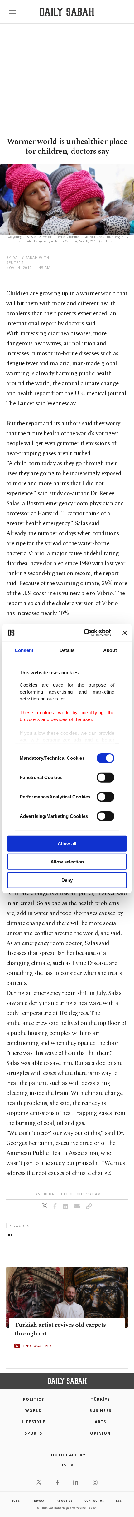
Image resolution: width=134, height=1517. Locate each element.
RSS (119, 1500)
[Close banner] (124, 633)
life (9, 1234)
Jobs (16, 1500)
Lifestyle (33, 1422)
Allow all (67, 843)
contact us (94, 1500)
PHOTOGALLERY (37, 1345)
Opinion (100, 1433)
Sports (33, 1433)
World (33, 1410)
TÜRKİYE (100, 1399)
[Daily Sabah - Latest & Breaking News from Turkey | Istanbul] (67, 12)
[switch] (105, 777)
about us (64, 1500)
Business (100, 1410)
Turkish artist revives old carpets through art (60, 1329)
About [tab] (110, 650)
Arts (100, 1422)
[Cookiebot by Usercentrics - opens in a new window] (84, 633)
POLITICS (33, 1399)
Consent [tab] (24, 650)
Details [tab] (67, 650)
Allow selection (67, 861)
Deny (67, 880)
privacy (38, 1500)
